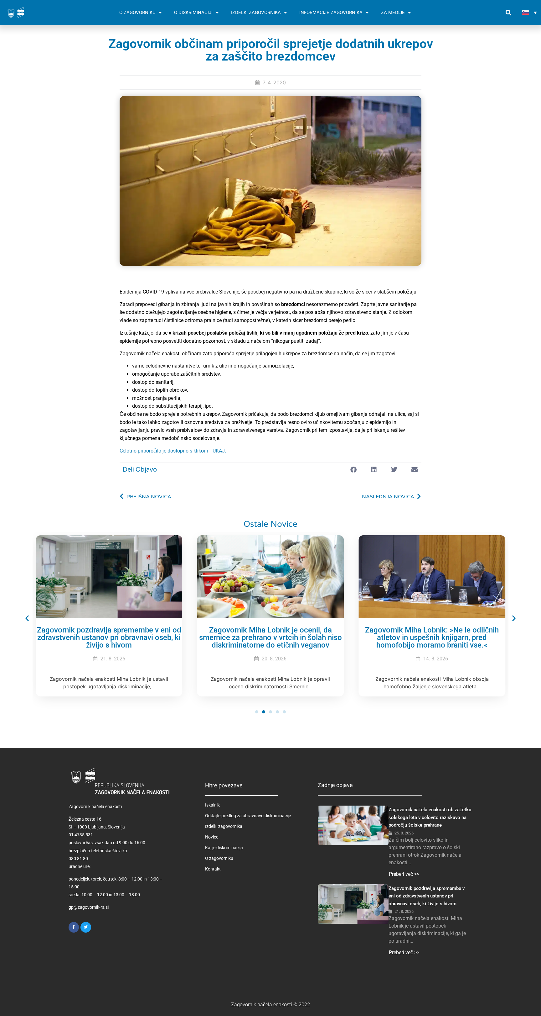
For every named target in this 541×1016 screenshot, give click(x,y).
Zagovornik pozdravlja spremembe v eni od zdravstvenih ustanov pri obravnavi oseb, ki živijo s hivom (109, 637)
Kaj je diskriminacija (224, 847)
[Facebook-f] (74, 927)
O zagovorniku (219, 858)
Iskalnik (212, 804)
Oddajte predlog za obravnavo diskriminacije (248, 815)
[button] (508, 13)
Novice (211, 836)
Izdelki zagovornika (223, 826)
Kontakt (213, 868)
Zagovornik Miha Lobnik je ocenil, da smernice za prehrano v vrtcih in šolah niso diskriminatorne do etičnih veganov (270, 637)
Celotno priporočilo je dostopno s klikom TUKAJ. (173, 451)
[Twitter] (85, 927)
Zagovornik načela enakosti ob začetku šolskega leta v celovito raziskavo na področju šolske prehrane (430, 817)
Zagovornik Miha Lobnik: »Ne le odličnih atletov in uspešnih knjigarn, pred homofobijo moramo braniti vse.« (432, 637)
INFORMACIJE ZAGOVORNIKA (331, 12)
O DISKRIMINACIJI (193, 12)
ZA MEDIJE (393, 12)
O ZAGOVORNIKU (137, 12)
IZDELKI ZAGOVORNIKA (256, 12)
